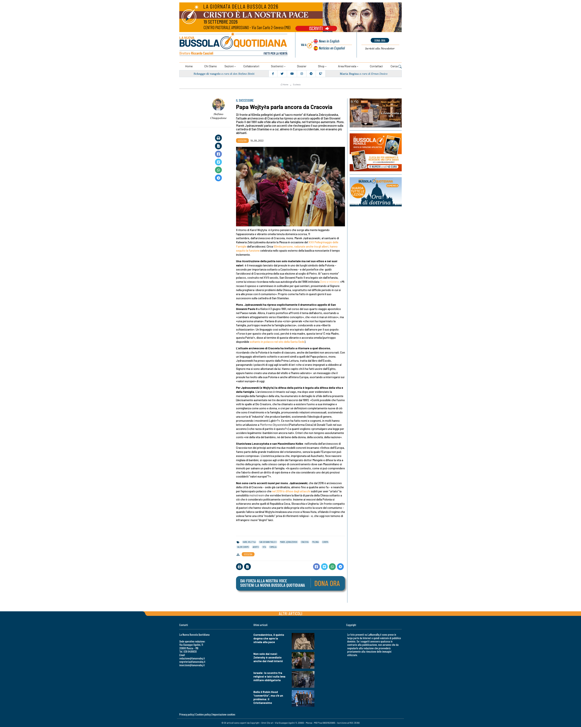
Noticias (332, 48)
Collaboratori (251, 66)
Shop (321, 66)
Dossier (301, 66)
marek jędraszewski (288, 542)
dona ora (379, 40)
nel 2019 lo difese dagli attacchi (291, 491)
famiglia (273, 547)
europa (325, 542)
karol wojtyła (249, 542)
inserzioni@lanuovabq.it (192, 665)
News (329, 41)
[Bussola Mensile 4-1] (376, 112)
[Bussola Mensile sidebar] (376, 152)
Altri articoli (290, 613)
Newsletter (380, 48)
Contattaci (376, 66)
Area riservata (347, 66)
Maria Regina (349, 73)
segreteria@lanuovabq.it (192, 661)
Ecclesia (296, 84)
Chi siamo (210, 66)
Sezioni (229, 66)
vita (264, 547)
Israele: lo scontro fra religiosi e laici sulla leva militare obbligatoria (269, 676)
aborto (256, 547)
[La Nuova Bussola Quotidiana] (233, 45)
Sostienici (277, 66)
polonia (315, 542)
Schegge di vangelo (207, 73)
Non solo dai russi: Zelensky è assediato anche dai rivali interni (268, 657)
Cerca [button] (394, 66)
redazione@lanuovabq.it (192, 658)
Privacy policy (186, 714)
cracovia (305, 542)
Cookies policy (203, 714)
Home (189, 66)
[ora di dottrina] (376, 191)
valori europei (243, 547)
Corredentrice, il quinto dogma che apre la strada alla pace (268, 638)
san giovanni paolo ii (267, 542)
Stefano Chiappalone (218, 116)
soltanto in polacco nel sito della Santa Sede (277, 341)
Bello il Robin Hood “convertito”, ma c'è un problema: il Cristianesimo (268, 697)
